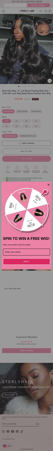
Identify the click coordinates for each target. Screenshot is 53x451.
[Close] (49, 185)
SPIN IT (26, 261)
